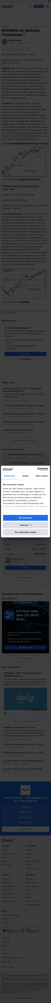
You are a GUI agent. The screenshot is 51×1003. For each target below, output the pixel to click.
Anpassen (24, 525)
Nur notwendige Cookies (25, 532)
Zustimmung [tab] (9, 476)
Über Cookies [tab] (42, 476)
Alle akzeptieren (25, 518)
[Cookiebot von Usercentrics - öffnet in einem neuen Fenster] (37, 469)
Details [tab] (26, 476)
